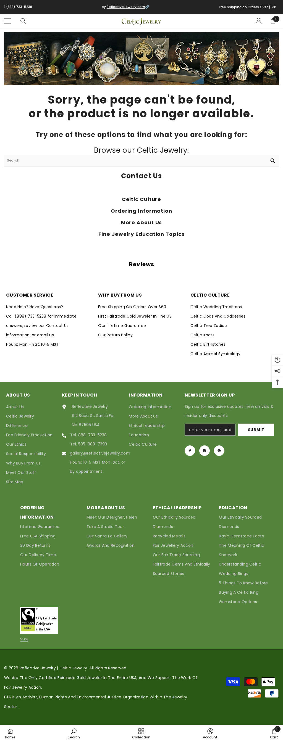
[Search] (23, 21)
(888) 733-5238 (31, 316)
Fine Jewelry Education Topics (141, 234)
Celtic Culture (141, 199)
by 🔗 (125, 6)
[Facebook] (190, 450)
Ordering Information (141, 211)
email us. (46, 335)
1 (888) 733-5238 (18, 6)
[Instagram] (204, 450)
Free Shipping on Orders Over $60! (247, 7)
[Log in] (259, 21)
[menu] (7, 21)
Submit (256, 429)
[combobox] (135, 160)
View (24, 639)
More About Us (141, 222)
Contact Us (141, 176)
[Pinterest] (219, 450)
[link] (73, 733)
